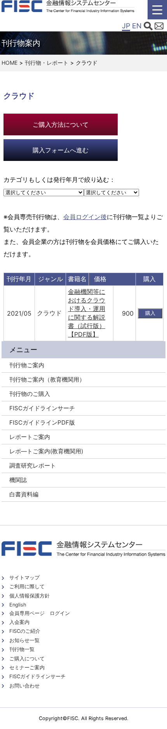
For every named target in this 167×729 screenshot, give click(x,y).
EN (137, 26)
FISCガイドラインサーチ (37, 676)
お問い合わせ (24, 686)
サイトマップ (24, 577)
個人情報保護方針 (29, 596)
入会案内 (19, 622)
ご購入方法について (61, 124)
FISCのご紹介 (24, 631)
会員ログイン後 (85, 217)
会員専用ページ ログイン (39, 613)
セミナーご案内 (27, 667)
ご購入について (27, 659)
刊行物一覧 (22, 649)
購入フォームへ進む (61, 150)
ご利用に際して (27, 586)
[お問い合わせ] (159, 27)
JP (126, 26)
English (17, 605)
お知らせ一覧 (24, 640)
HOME (9, 62)
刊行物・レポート (46, 62)
